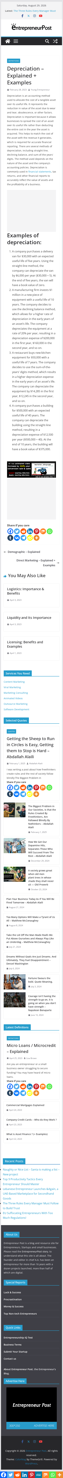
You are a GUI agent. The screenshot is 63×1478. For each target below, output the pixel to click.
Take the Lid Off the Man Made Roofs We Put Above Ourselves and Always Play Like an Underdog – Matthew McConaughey (30, 938)
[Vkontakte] (17, 538)
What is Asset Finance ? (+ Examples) (27, 1134)
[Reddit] (23, 531)
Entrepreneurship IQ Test (18, 1337)
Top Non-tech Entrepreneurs (20, 1313)
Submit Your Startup (15, 1351)
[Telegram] (23, 538)
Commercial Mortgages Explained (25, 1105)
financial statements (39, 171)
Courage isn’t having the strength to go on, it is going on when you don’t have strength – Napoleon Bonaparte (42, 1003)
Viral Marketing (12, 687)
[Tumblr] (10, 538)
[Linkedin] (30, 531)
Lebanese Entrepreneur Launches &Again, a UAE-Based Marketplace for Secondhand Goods (30, 1193)
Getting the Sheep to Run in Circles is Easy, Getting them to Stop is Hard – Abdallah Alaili (31, 747)
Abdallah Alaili (36, 763)
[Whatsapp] (50, 531)
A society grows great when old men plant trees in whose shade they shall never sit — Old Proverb (41, 877)
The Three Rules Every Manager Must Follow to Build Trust (35, 12)
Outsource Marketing (16, 703)
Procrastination (13, 1299)
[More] (36, 538)
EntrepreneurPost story (35, 1251)
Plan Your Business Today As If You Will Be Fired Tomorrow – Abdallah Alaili (30, 900)
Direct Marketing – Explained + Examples (35, 563)
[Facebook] (10, 531)
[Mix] (43, 531)
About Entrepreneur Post (18, 1369)
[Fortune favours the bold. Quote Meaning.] (15, 982)
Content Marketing (14, 681)
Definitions (13, 61)
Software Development (16, 709)
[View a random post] (55, 41)
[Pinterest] (36, 531)
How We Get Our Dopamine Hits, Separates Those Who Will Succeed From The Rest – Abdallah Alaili (41, 848)
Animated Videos (13, 698)
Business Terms (13, 1344)
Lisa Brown (31, 1058)
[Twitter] (17, 531)
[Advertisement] (31, 211)
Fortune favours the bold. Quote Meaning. (40, 980)
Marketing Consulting (16, 692)
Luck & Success (12, 1292)
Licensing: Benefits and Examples (25, 644)
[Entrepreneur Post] (8, 41)
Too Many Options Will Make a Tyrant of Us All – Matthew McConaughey (30, 918)
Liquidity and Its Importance (29, 617)
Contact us (10, 1358)
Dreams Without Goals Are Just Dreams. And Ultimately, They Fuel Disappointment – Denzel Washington (31, 960)
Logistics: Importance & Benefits (25, 591)
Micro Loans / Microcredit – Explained (31, 1048)
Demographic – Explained (24, 552)
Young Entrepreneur (40, 89)
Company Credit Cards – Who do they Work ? (31, 1119)
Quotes (11, 731)
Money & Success (14, 1306)
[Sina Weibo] (30, 538)
